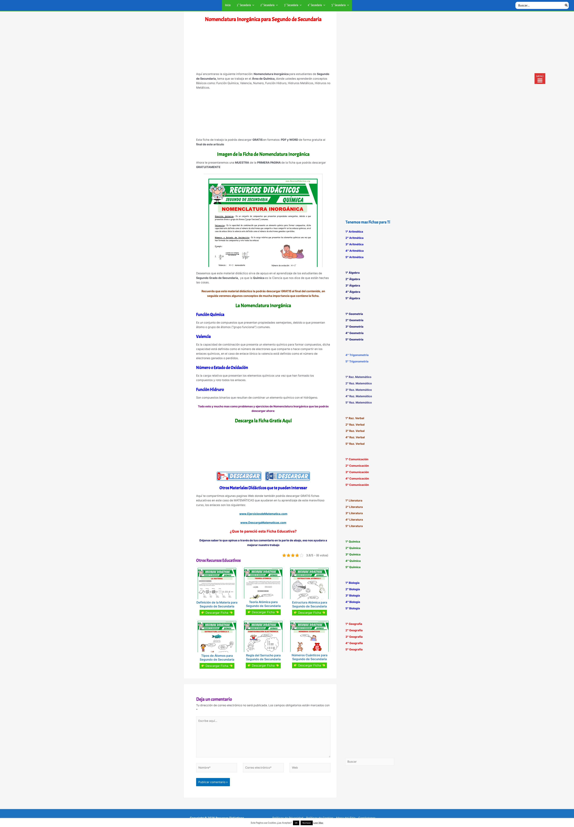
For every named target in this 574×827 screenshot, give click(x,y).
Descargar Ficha (217, 612)
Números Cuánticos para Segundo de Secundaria (309, 657)
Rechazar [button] (306, 823)
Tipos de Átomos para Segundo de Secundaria (217, 657)
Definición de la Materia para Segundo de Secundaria (216, 604)
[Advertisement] (263, 49)
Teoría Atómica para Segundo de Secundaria (263, 604)
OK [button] (296, 823)
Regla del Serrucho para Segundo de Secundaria (263, 657)
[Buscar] (566, 5)
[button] (252, 5)
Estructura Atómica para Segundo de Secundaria (309, 604)
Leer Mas (318, 822)
